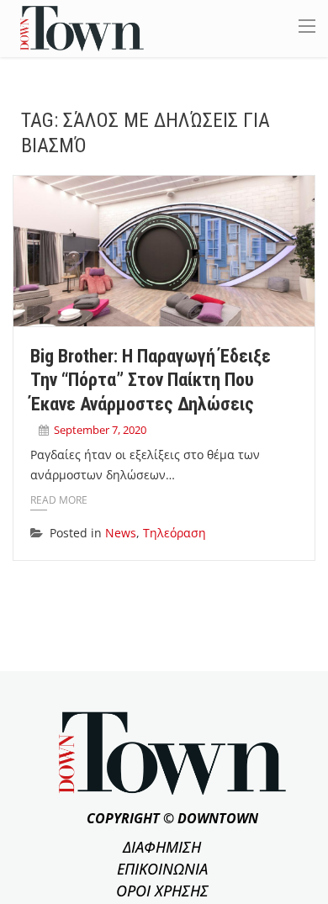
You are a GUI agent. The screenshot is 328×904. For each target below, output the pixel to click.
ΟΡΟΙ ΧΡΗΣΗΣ (162, 890)
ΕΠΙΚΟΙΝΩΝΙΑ (162, 869)
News (120, 533)
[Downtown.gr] (82, 27)
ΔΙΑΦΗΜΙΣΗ (162, 847)
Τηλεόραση (174, 533)
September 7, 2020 (100, 429)
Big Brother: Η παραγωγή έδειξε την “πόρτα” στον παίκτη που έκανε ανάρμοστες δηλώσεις (150, 380)
